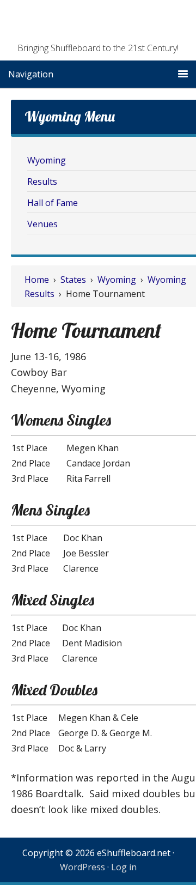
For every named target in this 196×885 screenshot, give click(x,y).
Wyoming (46, 160)
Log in (124, 867)
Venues (42, 224)
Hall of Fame (52, 203)
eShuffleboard (98, 24)
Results (42, 181)
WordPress (82, 867)
